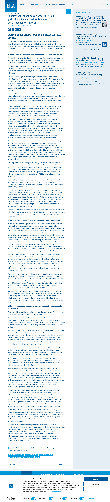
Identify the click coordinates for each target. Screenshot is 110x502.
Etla (70, 4)
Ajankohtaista (23, 4)
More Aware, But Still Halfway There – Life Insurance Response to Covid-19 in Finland (89, 59)
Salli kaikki (95, 479)
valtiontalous (30, 457)
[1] (28, 152)
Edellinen (12, 464)
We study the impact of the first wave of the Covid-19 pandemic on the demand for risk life (89, 65)
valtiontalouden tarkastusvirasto (16, 457)
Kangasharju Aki (13, 26)
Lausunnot (26, 13)
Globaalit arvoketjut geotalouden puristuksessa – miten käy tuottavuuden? (91, 37)
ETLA (26, 454)
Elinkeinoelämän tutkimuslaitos (15, 454)
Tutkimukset (52, 4)
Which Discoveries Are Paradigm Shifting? (89, 75)
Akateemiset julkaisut (95, 56)
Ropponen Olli (88, 62)
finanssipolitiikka (33, 454)
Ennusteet (42, 4)
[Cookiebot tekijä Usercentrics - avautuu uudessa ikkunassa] (11, 498)
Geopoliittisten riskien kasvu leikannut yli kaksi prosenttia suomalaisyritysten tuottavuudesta (91, 19)
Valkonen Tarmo (99, 62)
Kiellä (95, 489)
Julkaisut (33, 4)
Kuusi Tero (22, 26)
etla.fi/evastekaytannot (54, 491)
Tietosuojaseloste (77, 474)
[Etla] (11, 6)
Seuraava (60, 464)
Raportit (91, 34)
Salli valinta (95, 484)
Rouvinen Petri (80, 79)
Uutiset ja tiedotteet (97, 16)
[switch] (51, 498)
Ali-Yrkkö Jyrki (80, 40)
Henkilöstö (62, 4)
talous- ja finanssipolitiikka (45, 454)
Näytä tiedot (91, 498)
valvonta (37, 457)
